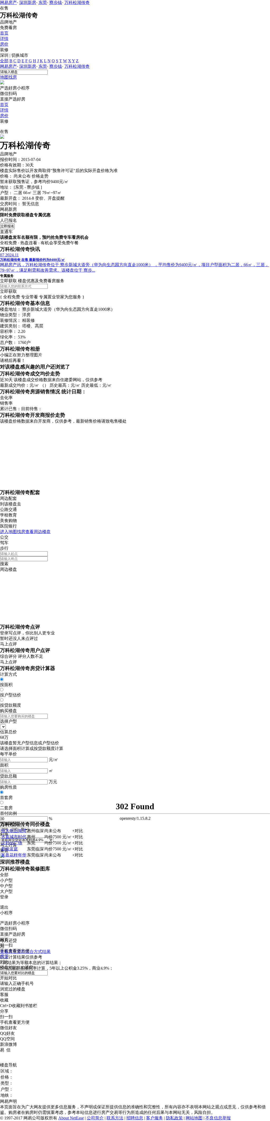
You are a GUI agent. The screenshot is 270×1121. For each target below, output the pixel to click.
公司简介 (95, 1118)
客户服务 (154, 1118)
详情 (4, 38)
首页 (4, 33)
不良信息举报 (218, 1118)
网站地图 (194, 1118)
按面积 (6, 684)
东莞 (42, 2)
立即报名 (7, 226)
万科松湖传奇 (77, 2)
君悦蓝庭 (9, 849)
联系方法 (115, 1118)
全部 (4, 61)
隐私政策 (174, 1118)
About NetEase (71, 1118)
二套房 (6, 808)
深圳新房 (27, 2)
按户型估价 (10, 695)
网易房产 (8, 2)
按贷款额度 (10, 705)
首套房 (6, 797)
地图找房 (8, 77)
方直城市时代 (13, 837)
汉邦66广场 (11, 843)
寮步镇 (55, 2)
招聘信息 (134, 1118)
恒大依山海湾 (13, 830)
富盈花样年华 (13, 855)
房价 (4, 44)
